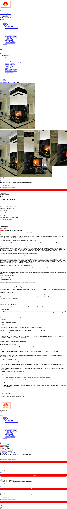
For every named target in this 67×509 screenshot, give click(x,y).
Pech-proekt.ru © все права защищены (7, 450)
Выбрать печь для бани (9, 40)
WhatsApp (12, 452)
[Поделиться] (1, 507)
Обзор (1, 196)
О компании (5, 44)
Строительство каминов (9, 32)
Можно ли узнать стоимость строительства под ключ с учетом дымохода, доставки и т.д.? (16, 265)
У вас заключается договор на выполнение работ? (9, 315)
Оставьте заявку (3, 19)
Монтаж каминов (8, 33)
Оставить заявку (7, 452)
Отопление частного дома (9, 41)
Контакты (4, 46)
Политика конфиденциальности (6, 451)
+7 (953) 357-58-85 (29, 232)
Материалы (2, 195)
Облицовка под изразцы (9, 38)
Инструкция (2, 197)
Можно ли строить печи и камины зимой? (8, 292)
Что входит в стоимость (4, 194)
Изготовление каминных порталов (11, 35)
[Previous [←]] (0, 508)
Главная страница (3, 82)
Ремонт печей (7, 34)
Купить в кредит (3, 180)
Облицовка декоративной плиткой (11, 37)
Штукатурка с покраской (9, 39)
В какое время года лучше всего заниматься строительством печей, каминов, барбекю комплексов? (18, 282)
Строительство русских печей (10, 63)
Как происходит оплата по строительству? (8, 374)
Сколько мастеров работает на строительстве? (8, 344)
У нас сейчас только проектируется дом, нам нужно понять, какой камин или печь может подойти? (18, 240)
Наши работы (10, 82)
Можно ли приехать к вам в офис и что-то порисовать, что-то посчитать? (13, 246)
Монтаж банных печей (9, 31)
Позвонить (2, 452)
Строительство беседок (9, 27)
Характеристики (3, 193)
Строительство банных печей (10, 64)
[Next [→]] (1, 508)
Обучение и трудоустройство (10, 43)
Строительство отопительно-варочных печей (13, 29)
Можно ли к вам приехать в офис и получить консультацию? (11, 234)
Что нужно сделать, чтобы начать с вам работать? (9, 359)
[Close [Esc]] (0, 507)
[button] (65, 106)
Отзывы (4, 79)
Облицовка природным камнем (10, 36)
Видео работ (5, 78)
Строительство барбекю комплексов (11, 28)
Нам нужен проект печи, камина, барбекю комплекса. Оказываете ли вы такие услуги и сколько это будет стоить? (20, 270)
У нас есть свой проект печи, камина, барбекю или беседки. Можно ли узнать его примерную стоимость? (19, 253)
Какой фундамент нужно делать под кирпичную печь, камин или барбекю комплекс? (15, 257)
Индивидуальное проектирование (11, 42)
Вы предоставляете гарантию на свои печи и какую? (9, 304)
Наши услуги (5, 25)
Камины (14, 82)
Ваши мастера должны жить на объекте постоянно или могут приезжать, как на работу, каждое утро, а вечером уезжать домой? (23, 330)
